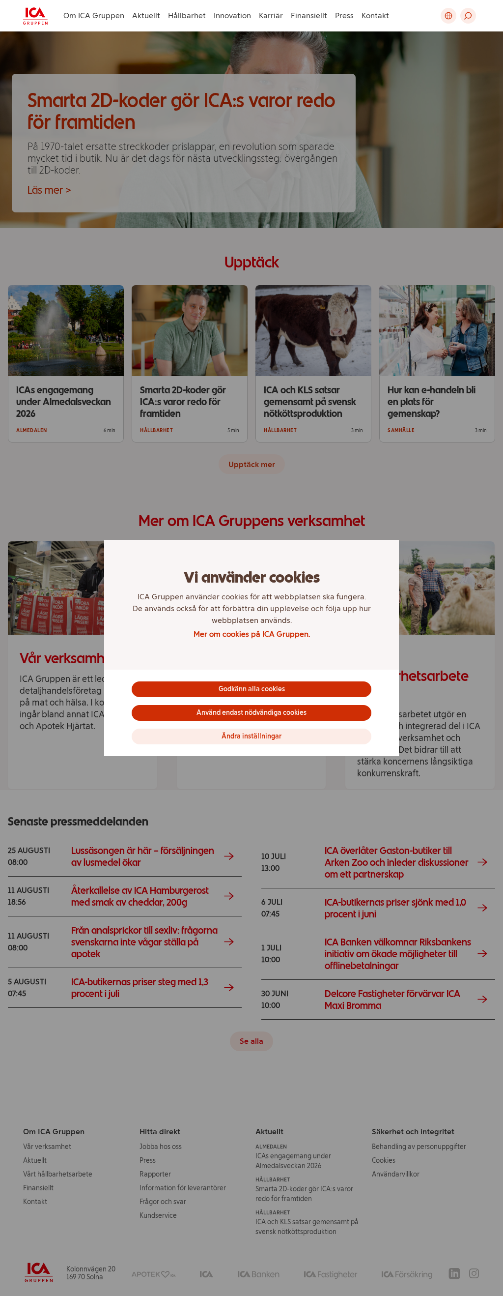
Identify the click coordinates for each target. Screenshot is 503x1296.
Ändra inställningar (251, 736)
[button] (468, 16)
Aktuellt (146, 15)
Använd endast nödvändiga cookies (251, 712)
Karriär (271, 15)
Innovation (232, 15)
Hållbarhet (187, 15)
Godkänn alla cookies (252, 689)
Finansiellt (309, 15)
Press (344, 15)
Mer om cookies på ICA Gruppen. (252, 634)
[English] (448, 16)
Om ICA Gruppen (93, 15)
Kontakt (375, 15)
